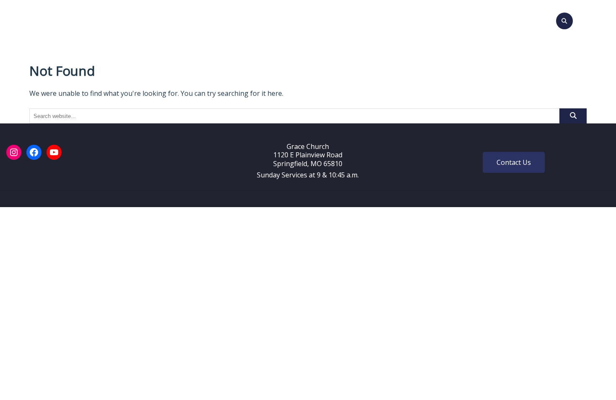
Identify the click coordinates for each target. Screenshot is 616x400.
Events (278, 20)
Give (401, 20)
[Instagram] (13, 152)
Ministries (360, 20)
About (240, 20)
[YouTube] (54, 152)
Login (427, 20)
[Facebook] (33, 152)
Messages (316, 20)
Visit (213, 20)
